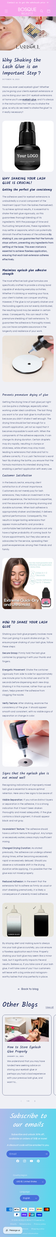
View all (50, 1007)
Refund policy (25, 1224)
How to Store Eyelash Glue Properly (24, 1049)
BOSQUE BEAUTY (26, 1220)
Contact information (29, 1233)
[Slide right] (34, 1101)
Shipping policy (37, 1229)
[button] (6, 11)
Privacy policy (40, 1224)
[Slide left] (21, 1101)
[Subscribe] (46, 1154)
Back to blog (29, 988)
